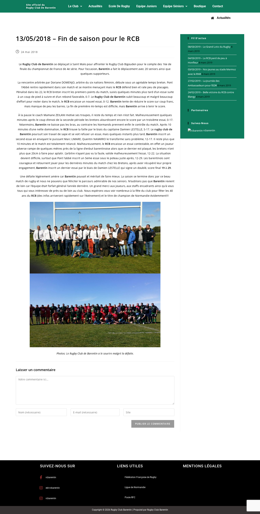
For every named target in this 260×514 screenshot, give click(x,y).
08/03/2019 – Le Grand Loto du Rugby (209, 46)
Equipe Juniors (146, 6)
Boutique (200, 6)
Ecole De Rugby (119, 6)
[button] (75, 6)
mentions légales (202, 466)
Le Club (73, 6)
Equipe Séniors (173, 6)
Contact (217, 6)
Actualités (95, 6)
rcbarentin (209, 130)
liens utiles (130, 466)
